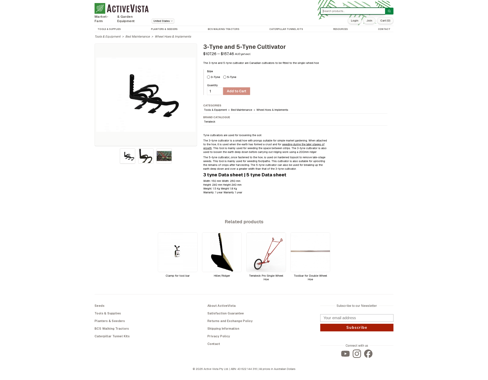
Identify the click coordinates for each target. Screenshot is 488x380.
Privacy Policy (218, 336)
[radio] (208, 77)
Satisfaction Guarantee (225, 313)
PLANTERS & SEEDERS (164, 29)
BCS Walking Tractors (112, 329)
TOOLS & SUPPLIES (109, 29)
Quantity (212, 85)
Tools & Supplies (108, 313)
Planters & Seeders (110, 321)
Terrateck (209, 121)
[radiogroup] (297, 77)
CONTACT (384, 29)
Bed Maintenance (137, 37)
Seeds (99, 306)
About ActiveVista (221, 306)
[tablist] (146, 156)
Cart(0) (385, 20)
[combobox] (163, 20)
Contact (213, 344)
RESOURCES (340, 29)
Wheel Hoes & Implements (173, 37)
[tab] (127, 156)
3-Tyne (215, 77)
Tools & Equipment (107, 37)
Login (354, 20)
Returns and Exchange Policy (230, 321)
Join (369, 20)
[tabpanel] (146, 94)
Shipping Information (223, 329)
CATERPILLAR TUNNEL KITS (286, 29)
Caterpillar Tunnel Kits (112, 336)
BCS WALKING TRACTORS (223, 29)
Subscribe (356, 327)
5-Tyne (231, 77)
